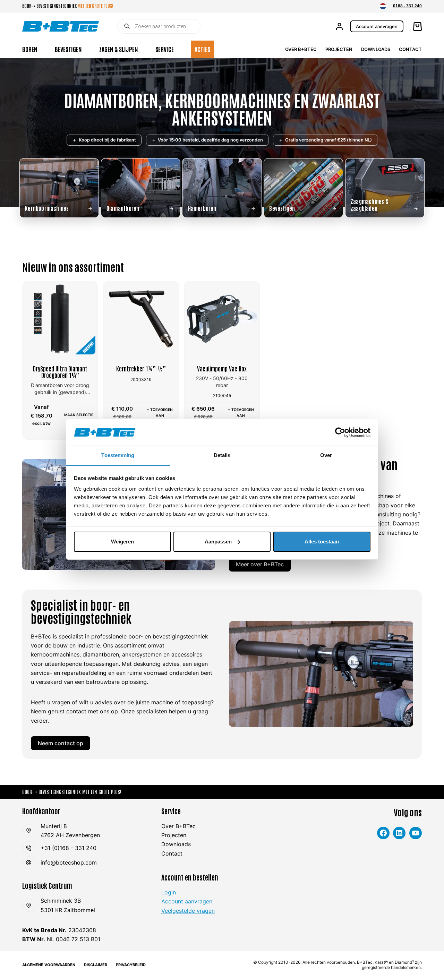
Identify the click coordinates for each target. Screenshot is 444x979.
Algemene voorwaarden (48, 964)
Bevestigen (68, 49)
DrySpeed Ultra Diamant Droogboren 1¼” (60, 371)
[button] (383, 6)
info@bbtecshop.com (69, 862)
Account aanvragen (377, 26)
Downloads (375, 49)
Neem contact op (60, 743)
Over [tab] (326, 455)
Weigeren (122, 541)
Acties (202, 49)
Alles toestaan (322, 541)
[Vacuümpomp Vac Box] (222, 318)
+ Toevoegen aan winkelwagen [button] (159, 415)
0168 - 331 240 (407, 5)
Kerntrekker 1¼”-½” (141, 368)
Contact (410, 49)
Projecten (338, 49)
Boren (29, 49)
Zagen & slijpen (118, 49)
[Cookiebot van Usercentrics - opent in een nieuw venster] (340, 432)
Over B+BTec (301, 49)
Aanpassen (218, 541)
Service (164, 49)
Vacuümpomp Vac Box (222, 368)
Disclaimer (95, 964)
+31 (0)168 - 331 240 (68, 847)
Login (168, 892)
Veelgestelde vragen (188, 910)
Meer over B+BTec (260, 564)
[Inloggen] (339, 26)
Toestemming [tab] (117, 455)
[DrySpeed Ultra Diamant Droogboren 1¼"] (60, 318)
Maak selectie (78, 415)
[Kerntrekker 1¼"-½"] (140, 318)
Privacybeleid (131, 964)
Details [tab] (222, 455)
